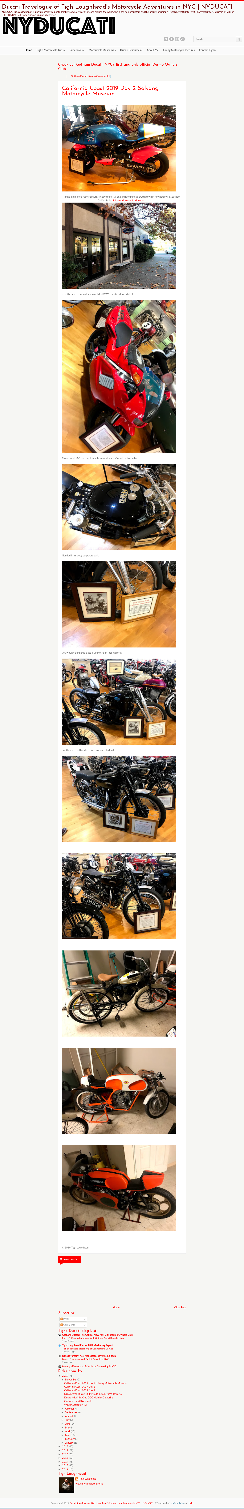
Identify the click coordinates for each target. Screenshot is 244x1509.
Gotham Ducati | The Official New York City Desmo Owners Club (97, 1335)
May (68, 1428)
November (71, 1380)
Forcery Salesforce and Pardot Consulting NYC (85, 1359)
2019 (65, 1376)
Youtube (182, 39)
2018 (65, 1446)
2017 (65, 1450)
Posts (66, 1319)
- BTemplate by (169, 1503)
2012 (65, 1469)
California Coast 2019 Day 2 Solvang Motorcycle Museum (95, 1383)
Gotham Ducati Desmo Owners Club (90, 76)
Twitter (166, 39)
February (70, 1439)
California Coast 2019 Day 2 (79, 1387)
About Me (153, 50)
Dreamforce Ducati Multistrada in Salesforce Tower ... (93, 1394)
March (69, 1435)
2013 (65, 1465)
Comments (69, 1325)
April (68, 1431)
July (67, 1420)
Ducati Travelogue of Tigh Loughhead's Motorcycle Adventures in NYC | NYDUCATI (117, 7)
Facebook (171, 39)
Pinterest (177, 39)
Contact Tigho (207, 50)
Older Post (180, 1307)
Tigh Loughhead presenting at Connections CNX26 (87, 1349)
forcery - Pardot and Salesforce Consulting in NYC (89, 1366)
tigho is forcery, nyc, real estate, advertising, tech (89, 1356)
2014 (65, 1462)
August (69, 1416)
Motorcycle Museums (102, 50)
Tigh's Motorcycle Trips (50, 50)
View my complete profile (89, 1484)
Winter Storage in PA (75, 1405)
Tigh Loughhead (87, 1479)
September (71, 1412)
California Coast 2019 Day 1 (79, 1390)
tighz (191, 1503)
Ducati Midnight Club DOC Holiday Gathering (88, 1398)
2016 (65, 1454)
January (69, 1443)
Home (28, 50)
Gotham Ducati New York (78, 1401)
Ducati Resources (131, 50)
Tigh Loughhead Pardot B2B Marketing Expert (87, 1345)
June (68, 1424)
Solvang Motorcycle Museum (128, 201)
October (70, 1409)
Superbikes (77, 50)
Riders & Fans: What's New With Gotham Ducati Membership (93, 1338)
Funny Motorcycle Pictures (179, 50)
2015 (65, 1458)
